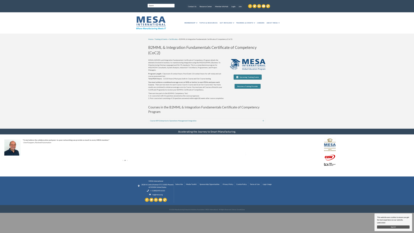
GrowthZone (241, 209)
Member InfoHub (221, 6)
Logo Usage (267, 184)
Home (150, 39)
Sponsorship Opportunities (210, 184)
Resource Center (206, 6)
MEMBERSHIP (189, 23)
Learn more (381, 222)
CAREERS (260, 23)
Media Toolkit (191, 184)
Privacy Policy (228, 184)
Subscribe (179, 184)
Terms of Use (255, 184)
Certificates (173, 39)
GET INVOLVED (226, 23)
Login (233, 6)
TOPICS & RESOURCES (208, 23)
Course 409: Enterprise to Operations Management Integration (173, 121)
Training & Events (160, 39)
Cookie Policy (241, 184)
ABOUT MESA (272, 23)
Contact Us (192, 6)
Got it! (393, 227)
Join (240, 6)
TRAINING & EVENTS (244, 23)
